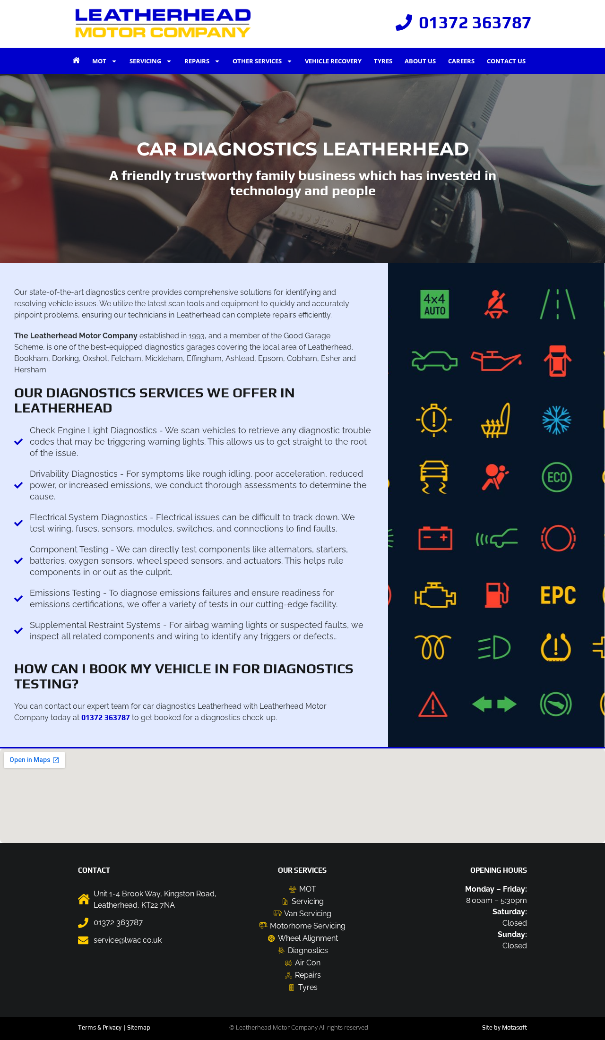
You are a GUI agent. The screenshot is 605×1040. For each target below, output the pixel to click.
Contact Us (506, 61)
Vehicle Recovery (333, 61)
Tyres (383, 61)
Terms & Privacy (99, 1027)
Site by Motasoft (504, 1027)
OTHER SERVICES (257, 61)
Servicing (145, 61)
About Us (420, 61)
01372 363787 (105, 717)
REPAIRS (196, 61)
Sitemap (138, 1027)
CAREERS (461, 61)
